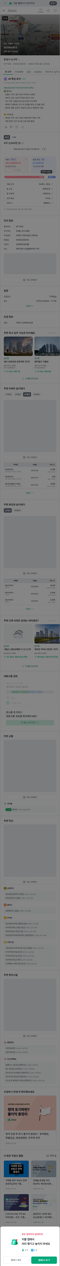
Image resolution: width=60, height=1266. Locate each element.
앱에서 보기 (44, 1260)
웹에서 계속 (16, 1260)
